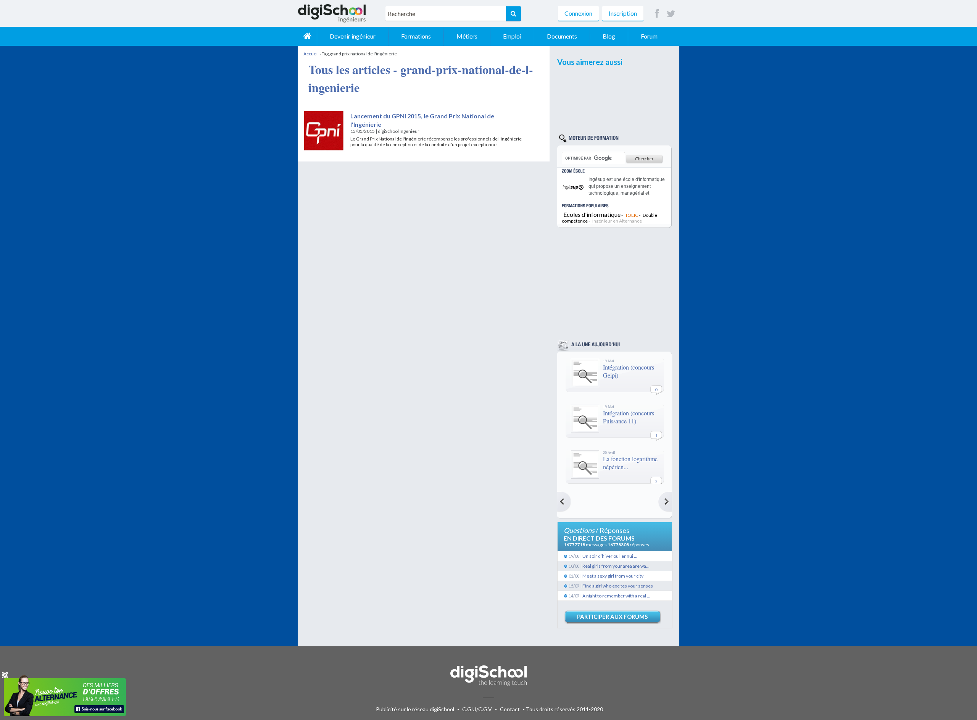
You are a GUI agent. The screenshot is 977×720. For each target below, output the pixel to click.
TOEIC (631, 215)
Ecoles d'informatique (592, 214)
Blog (609, 36)
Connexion (578, 13)
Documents (562, 36)
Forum (649, 36)
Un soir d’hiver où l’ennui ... (609, 556)
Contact (510, 709)
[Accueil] (307, 36)
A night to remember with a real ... (616, 596)
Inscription (623, 13)
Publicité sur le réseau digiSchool (415, 709)
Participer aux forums (612, 616)
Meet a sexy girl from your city (612, 576)
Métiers (466, 36)
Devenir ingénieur (353, 36)
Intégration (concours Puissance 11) (628, 417)
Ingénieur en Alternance (617, 221)
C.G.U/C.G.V (477, 709)
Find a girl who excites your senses (617, 586)
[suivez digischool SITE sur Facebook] (657, 14)
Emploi (512, 36)
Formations (416, 36)
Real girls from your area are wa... (616, 566)
